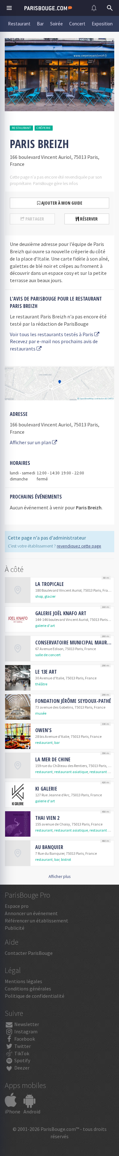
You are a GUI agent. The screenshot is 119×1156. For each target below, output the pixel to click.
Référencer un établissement (36, 920)
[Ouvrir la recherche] (109, 8)
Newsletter (26, 1024)
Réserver (88, 219)
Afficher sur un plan (31, 442)
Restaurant (19, 24)
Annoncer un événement (31, 913)
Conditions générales (28, 988)
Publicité (14, 928)
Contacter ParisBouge (29, 953)
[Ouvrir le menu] (9, 8)
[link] (59, 590)
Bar (40, 24)
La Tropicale (49, 584)
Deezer (21, 1067)
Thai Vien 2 (47, 817)
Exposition (102, 24)
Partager (34, 219)
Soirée (56, 24)
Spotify (21, 1060)
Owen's (43, 730)
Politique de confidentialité (34, 996)
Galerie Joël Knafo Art (60, 613)
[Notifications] (94, 8)
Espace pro (17, 906)
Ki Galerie (46, 788)
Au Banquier (49, 847)
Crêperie (43, 128)
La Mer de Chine (52, 759)
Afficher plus (59, 876)
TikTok (21, 1053)
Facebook (24, 1039)
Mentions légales (23, 981)
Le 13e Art (46, 671)
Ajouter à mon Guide (61, 203)
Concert (77, 24)
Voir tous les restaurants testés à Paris (52, 334)
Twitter (22, 1046)
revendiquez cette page (79, 546)
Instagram (25, 1031)
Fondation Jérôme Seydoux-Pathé (73, 700)
